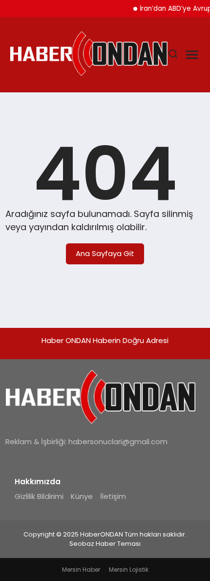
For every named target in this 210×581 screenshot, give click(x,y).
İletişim (113, 496)
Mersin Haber (81, 569)
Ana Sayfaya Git (105, 253)
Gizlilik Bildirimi (39, 496)
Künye (82, 496)
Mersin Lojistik (128, 569)
